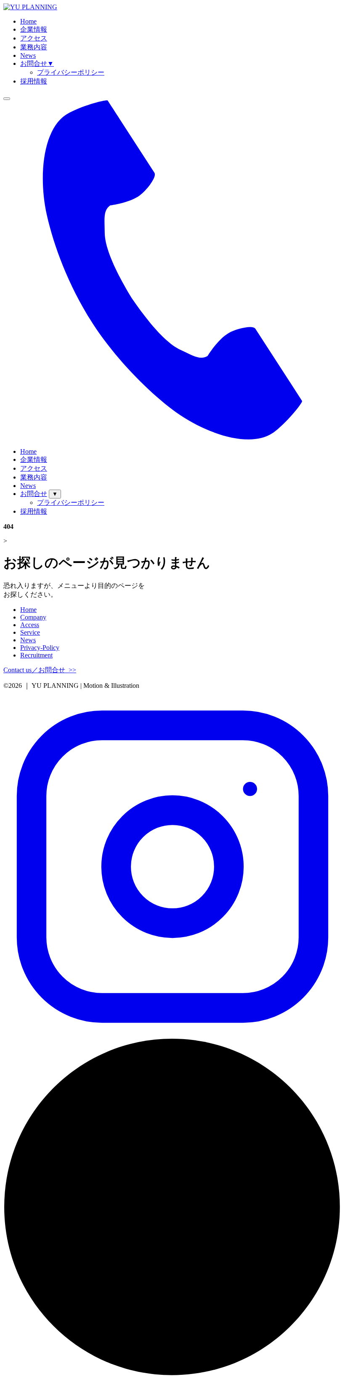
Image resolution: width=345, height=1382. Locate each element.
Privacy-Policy (39, 647)
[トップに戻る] (172, 1374)
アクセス (33, 38)
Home (28, 21)
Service (30, 632)
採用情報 (33, 81)
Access (29, 624)
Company (33, 617)
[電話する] (172, 437)
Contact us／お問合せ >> (39, 669)
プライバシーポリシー (70, 72)
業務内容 (33, 47)
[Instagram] (172, 1033)
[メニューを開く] (6, 98)
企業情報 (33, 29)
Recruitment (36, 655)
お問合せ (37, 63)
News (28, 55)
